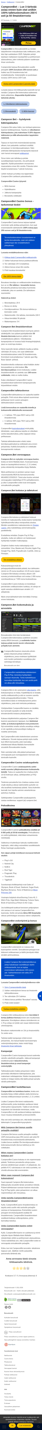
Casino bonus (8, 1359)
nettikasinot (24, 153)
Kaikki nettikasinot (10, 1381)
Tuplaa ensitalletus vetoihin (14, 1009)
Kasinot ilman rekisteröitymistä (14, 1371)
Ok (12, 1425)
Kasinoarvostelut (9, 1410)
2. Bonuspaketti (9, 111)
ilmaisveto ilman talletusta (11, 1046)
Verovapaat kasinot (10, 1368)
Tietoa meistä (8, 1397)
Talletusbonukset (9, 1365)
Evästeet (7, 1403)
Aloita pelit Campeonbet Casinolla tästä (19, 84)
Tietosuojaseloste (10, 1400)
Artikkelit (7, 1384)
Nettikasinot (10, 2)
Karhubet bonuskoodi (11, 1317)
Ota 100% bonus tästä (12, 276)
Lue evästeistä (25, 1425)
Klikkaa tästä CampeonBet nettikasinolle (20, 257)
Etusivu (3, 2)
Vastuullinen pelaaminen (12, 1406)
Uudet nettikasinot (10, 1378)
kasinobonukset (18, 428)
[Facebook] (9, 1308)
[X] (6, 1308)
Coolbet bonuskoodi (10, 1321)
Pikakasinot (8, 1362)
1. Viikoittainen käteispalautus (15, 104)
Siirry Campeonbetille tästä (15, 987)
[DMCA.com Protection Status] (24, 1301)
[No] (39, 1422)
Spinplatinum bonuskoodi (12, 1327)
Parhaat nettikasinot (10, 1375)
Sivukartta (7, 1394)
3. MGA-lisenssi (28, 111)
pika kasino (31, 690)
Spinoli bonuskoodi (10, 1324)
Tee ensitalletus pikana (12, 560)
